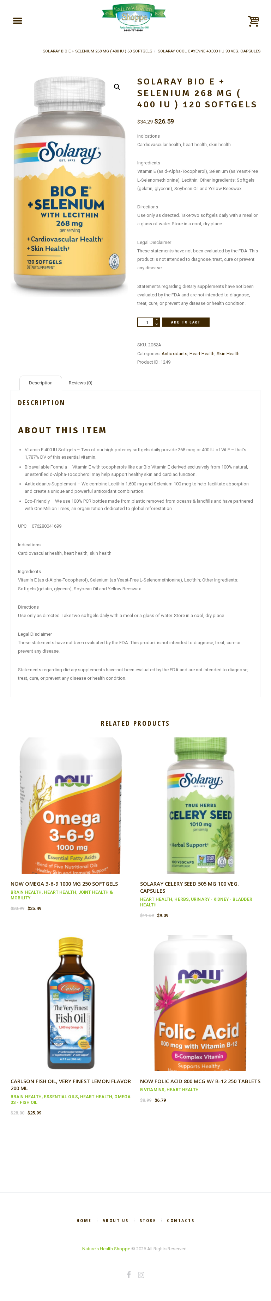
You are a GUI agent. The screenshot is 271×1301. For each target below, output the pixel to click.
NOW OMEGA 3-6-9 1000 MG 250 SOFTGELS (64, 883)
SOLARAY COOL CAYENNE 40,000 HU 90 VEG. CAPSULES (209, 51)
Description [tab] (41, 382)
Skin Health (228, 353)
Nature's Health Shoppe (106, 1248)
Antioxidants (174, 353)
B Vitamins (152, 1089)
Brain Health (26, 892)
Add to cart (185, 322)
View (71, 799)
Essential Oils (61, 1096)
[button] (117, 87)
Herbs (181, 899)
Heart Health (202, 353)
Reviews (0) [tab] (80, 382)
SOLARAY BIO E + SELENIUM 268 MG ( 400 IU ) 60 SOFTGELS (97, 51)
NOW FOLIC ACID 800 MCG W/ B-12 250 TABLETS (200, 1081)
